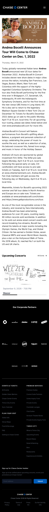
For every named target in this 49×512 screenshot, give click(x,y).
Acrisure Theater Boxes (35, 416)
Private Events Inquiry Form (36, 420)
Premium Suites (32, 390)
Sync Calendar (7, 407)
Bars (28, 447)
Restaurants (31, 452)
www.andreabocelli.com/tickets (28, 196)
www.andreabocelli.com (18, 125)
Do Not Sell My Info (40, 504)
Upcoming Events (33, 435)
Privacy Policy (7, 504)
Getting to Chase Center (10, 435)
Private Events (32, 403)
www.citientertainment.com (18, 173)
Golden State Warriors (9, 394)
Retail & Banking (32, 443)
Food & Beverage (8, 426)
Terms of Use (19, 504)
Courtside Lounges (33, 407)
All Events (41, 256)
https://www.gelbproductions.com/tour (24, 199)
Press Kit (28, 504)
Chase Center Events (9, 398)
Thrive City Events (8, 403)
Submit (40, 481)
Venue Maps (6, 422)
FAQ (3, 430)
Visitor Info (5, 418)
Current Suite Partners (34, 394)
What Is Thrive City (33, 430)
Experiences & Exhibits (34, 456)
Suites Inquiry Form (33, 398)
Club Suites (31, 411)
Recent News (31, 439)
